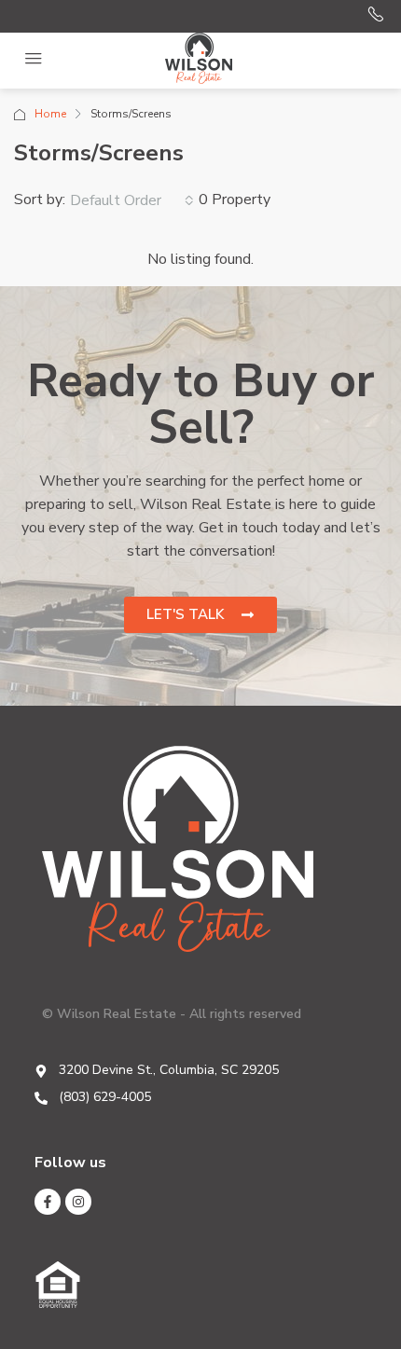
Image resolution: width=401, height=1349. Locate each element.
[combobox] (132, 200)
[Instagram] (78, 1202)
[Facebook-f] (48, 1202)
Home (50, 113)
